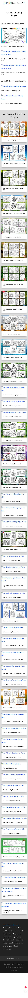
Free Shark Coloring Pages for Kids (12, 406)
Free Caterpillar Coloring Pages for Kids (13, 515)
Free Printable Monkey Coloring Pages (13, 260)
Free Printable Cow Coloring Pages (12, 757)
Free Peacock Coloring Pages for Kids (12, 487)
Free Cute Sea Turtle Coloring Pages (12, 684)
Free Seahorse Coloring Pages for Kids (13, 659)
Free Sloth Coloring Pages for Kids (12, 597)
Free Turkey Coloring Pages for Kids (12, 140)
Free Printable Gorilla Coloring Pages (12, 381)
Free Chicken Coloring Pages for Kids (12, 526)
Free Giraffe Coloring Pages (10, 768)
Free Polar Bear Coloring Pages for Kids (13, 395)
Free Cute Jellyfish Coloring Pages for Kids (14, 673)
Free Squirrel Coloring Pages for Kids (12, 708)
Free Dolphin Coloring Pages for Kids (12, 357)
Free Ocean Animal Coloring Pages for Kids (12, 46)
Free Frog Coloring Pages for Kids (11, 833)
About (17, 958)
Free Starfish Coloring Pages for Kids (12, 464)
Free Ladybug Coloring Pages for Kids (12, 870)
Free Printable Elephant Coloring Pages (13, 746)
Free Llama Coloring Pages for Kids (12, 621)
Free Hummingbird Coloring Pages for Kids (14, 857)
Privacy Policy (10, 958)
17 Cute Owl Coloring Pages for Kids (12, 881)
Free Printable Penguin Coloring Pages (11, 103)
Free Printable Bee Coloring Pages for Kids (14, 213)
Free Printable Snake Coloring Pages (12, 440)
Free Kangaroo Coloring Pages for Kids (13, 501)
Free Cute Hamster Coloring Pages (12, 571)
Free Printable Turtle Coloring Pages (12, 416)
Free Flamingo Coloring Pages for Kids (13, 721)
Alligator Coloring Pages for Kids (11, 631)
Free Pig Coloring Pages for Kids (11, 790)
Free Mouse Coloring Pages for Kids (12, 732)
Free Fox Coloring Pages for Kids (11, 560)
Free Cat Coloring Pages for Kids (11, 800)
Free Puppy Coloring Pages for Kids (12, 811)
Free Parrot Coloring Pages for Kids (12, 549)
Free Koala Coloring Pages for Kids (12, 779)
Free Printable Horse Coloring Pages (10, 90)
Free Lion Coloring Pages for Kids (11, 334)
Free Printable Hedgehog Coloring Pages (13, 645)
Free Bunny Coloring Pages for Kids (12, 237)
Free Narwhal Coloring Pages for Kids (12, 822)
